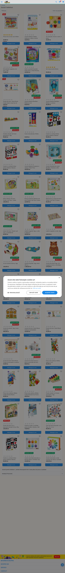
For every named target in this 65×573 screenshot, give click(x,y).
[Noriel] (7, 2)
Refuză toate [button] (33, 292)
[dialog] (32, 286)
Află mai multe (37, 288)
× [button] (59, 277)
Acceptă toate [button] (49, 292)
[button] (14, 292)
